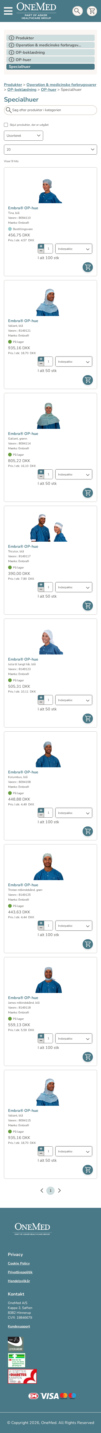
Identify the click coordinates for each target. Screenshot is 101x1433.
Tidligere (44, 1191)
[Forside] (36, 11)
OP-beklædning (22, 89)
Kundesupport (19, 1326)
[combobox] (23, 136)
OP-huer (48, 89)
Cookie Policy (19, 1263)
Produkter (13, 84)
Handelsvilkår (19, 1281)
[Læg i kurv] (88, 267)
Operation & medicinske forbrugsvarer (61, 84)
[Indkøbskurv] (92, 11)
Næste (57, 1191)
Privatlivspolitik (20, 1272)
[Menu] (8, 11)
